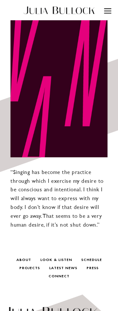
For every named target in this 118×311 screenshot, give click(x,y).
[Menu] (107, 10)
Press (93, 268)
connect (59, 276)
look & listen (56, 260)
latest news (63, 268)
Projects (29, 268)
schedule (91, 260)
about (23, 260)
